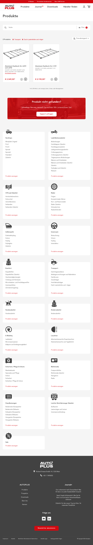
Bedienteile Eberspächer (13, 407)
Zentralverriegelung (11, 288)
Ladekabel (8, 339)
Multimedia (55, 367)
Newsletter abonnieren (46, 528)
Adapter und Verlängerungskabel (16, 344)
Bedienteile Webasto (12, 409)
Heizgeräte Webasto (12, 420)
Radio (53, 378)
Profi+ (7, 147)
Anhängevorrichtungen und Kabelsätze (63, 274)
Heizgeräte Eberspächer (13, 417)
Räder (53, 193)
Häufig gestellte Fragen (56, 538)
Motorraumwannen (11, 342)
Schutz (7, 238)
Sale (6, 442)
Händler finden (70, 7)
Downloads (52, 7)
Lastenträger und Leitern (59, 409)
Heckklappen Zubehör (58, 144)
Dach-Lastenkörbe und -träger (33, 39)
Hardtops (8, 138)
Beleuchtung (55, 235)
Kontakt (13, 538)
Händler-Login (44, 538)
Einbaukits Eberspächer (12, 412)
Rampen (53, 171)
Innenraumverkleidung (58, 412)
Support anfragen (46, 114)
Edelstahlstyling (10, 235)
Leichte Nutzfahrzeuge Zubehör (62, 403)
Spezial (7, 149)
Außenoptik (9, 232)
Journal (38, 7)
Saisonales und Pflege (12, 373)
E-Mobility (9, 336)
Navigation (54, 376)
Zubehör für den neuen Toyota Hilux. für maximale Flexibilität (68, 504)
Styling (7, 241)
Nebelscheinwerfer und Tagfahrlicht (62, 342)
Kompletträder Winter (58, 199)
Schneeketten (55, 207)
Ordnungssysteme (57, 152)
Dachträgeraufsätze (57, 272)
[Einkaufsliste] (88, 6)
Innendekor (54, 243)
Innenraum (54, 232)
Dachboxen (54, 277)
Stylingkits (8, 243)
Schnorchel (8, 199)
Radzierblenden (56, 210)
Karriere (24, 504)
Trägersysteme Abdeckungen (60, 157)
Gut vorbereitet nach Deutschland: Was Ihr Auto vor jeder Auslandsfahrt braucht (68, 491)
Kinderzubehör (56, 310)
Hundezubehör (10, 310)
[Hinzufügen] (25, 79)
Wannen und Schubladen (59, 160)
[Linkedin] (49, 518)
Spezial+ (8, 152)
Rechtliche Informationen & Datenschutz (28, 538)
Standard (8, 155)
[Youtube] (44, 518)
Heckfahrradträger (57, 282)
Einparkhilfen (9, 272)
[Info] (21, 79)
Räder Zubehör (56, 204)
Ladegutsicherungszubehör (59, 149)
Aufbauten (54, 407)
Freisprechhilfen (56, 370)
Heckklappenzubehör (58, 147)
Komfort (8, 268)
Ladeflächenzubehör (58, 138)
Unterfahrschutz (10, 202)
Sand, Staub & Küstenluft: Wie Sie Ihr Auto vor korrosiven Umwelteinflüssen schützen (68, 497)
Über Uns (25, 501)
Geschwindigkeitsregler (12, 277)
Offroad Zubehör (11, 193)
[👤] (84, 6)
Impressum (5, 538)
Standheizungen (11, 403)
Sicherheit (8, 378)
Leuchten (54, 336)
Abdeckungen (55, 141)
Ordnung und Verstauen (13, 280)
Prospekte (24, 493)
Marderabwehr (10, 370)
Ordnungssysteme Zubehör (59, 155)
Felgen (53, 196)
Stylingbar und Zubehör (58, 168)
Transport (17, 39)
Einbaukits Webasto (11, 415)
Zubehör (8, 157)
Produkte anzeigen (11, 176)
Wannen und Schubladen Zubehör (61, 163)
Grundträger (55, 280)
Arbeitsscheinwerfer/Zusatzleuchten (62, 339)
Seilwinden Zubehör (11, 207)
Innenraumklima (10, 285)
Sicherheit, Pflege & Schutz (15, 367)
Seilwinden (8, 204)
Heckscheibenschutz (11, 196)
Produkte (25, 7)
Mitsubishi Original (11, 141)
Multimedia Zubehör (57, 373)
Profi (7, 144)
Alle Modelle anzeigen (10, 73)
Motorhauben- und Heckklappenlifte (17, 282)
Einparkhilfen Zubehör (12, 274)
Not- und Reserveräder (58, 202)
